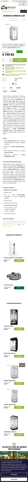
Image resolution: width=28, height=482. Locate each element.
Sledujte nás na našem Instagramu (14, 448)
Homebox (23, 19)
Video (11, 88)
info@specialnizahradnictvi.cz (21, 1)
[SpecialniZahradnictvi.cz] (14, 7)
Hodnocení (13, 91)
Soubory (18, 88)
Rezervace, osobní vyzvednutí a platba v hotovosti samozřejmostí (16, 74)
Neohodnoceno (14, 20)
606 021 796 (5, 1)
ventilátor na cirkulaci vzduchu (18, 223)
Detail (19, 288)
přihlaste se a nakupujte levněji (14, 68)
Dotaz (15, 84)
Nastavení (14, 474)
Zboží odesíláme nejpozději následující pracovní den (15, 71)
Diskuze (5, 91)
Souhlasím (14, 479)
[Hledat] (19, 11)
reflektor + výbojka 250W (10, 224)
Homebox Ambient (19, 78)
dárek (12, 66)
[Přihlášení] (22, 11)
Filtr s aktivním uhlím (7, 221)
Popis (4, 88)
